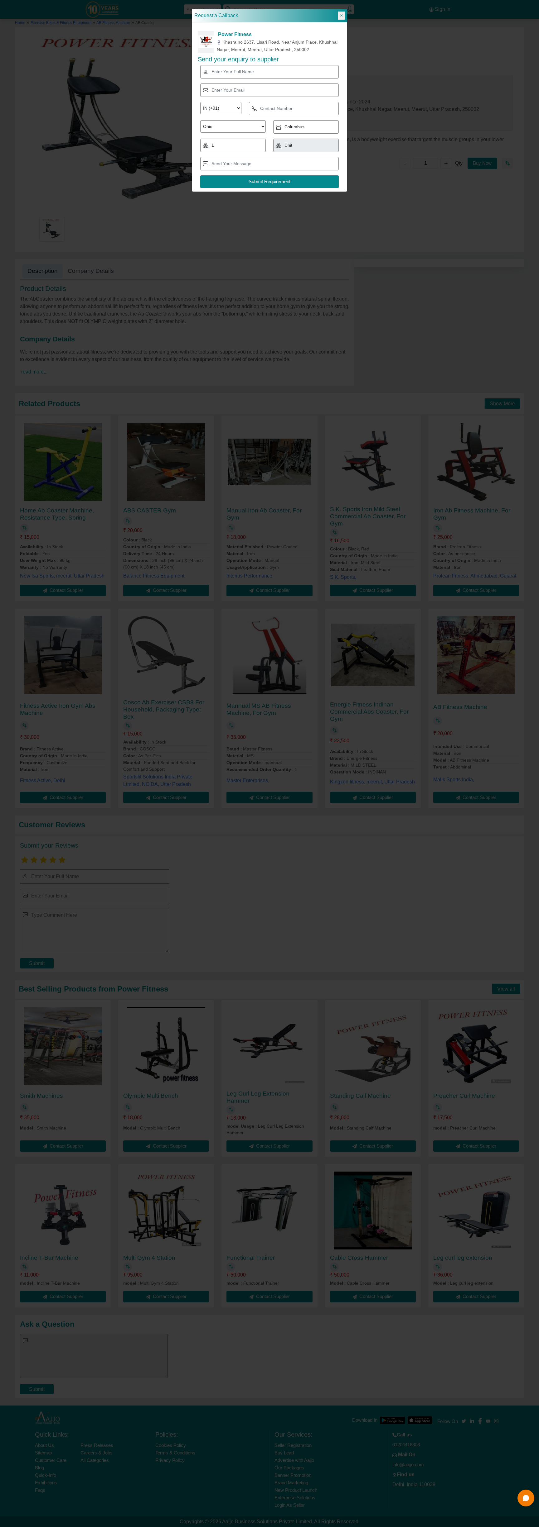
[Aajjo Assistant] (525, 1498)
